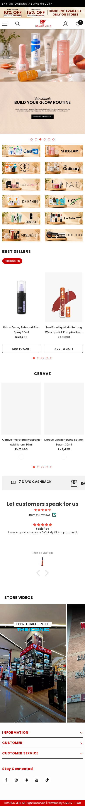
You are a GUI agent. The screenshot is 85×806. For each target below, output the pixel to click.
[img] (42, 509)
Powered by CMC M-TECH (64, 803)
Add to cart (21, 349)
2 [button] (36, 139)
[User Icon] (65, 23)
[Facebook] (6, 780)
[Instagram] (16, 780)
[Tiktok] (47, 780)
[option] (42, 81)
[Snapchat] (27, 780)
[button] (33, 663)
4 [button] (45, 139)
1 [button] (32, 139)
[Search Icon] (21, 24)
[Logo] (43, 23)
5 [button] (49, 139)
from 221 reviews (40, 515)
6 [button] (53, 139)
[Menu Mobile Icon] (4, 23)
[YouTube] (37, 780)
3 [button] (40, 139)
